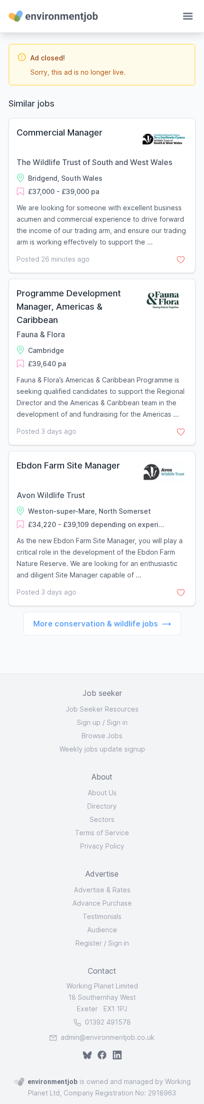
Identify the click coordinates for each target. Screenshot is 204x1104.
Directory (102, 806)
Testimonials (102, 916)
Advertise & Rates (102, 890)
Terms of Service (102, 833)
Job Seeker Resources (102, 709)
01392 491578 (107, 1022)
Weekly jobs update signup (102, 749)
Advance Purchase (102, 903)
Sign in (117, 722)
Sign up (89, 722)
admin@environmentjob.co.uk (108, 1037)
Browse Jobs (102, 736)
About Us (102, 793)
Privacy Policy (102, 846)
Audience (102, 930)
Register (88, 943)
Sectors (102, 819)
